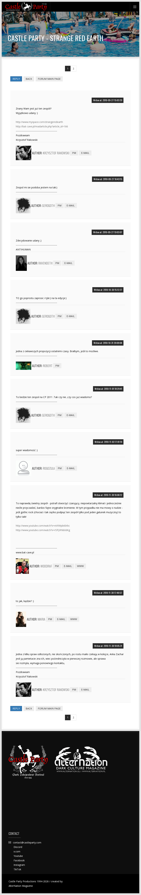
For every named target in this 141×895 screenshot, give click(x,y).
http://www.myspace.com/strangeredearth (39, 122)
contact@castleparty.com (27, 842)
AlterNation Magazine (21, 885)
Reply (16, 78)
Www (80, 566)
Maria (41, 619)
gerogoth (48, 205)
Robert (47, 365)
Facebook (19, 860)
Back (29, 78)
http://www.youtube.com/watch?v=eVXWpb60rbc (43, 525)
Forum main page (49, 78)
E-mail (85, 152)
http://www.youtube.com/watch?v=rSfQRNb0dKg (43, 530)
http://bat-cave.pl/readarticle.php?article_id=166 (42, 126)
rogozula (49, 468)
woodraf (46, 566)
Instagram (19, 864)
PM (74, 152)
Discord (18, 847)
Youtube (18, 856)
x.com (17, 851)
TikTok (17, 869)
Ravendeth (45, 263)
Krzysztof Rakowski (56, 153)
